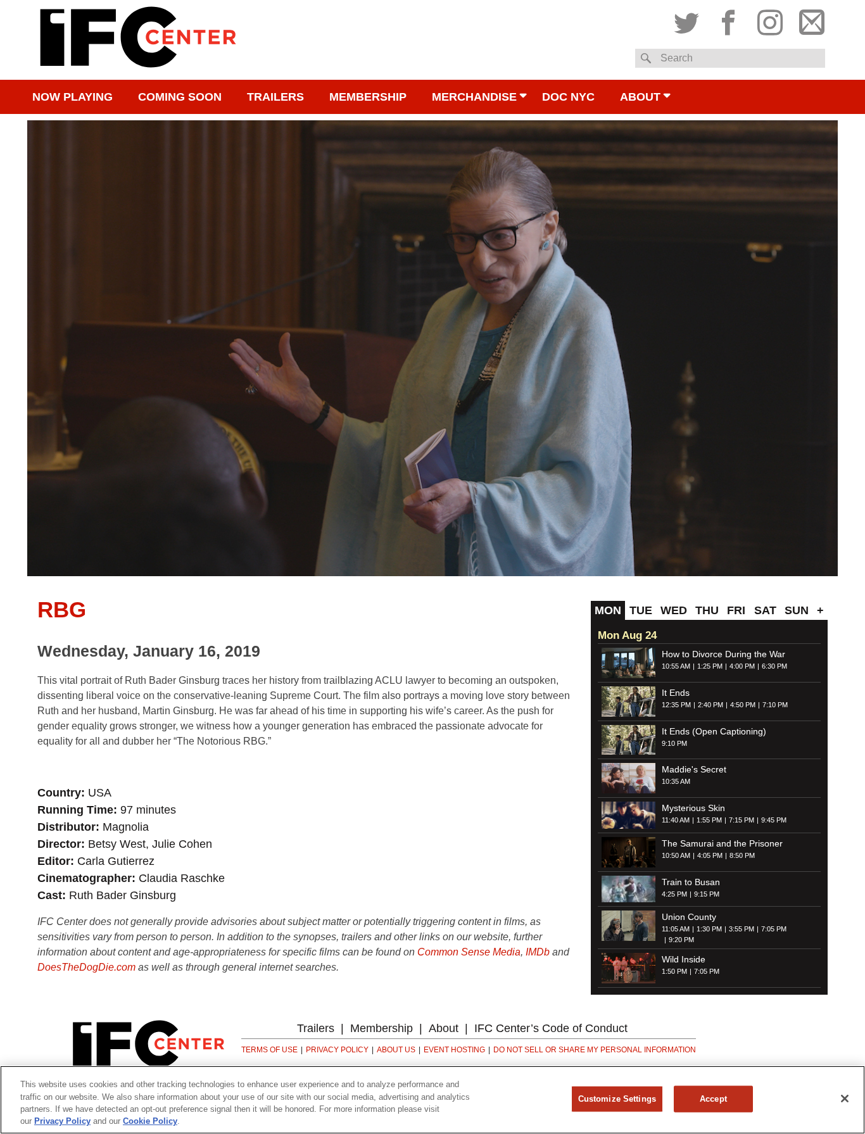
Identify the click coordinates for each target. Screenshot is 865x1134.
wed (673, 610)
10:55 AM (676, 666)
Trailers (275, 97)
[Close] (845, 1098)
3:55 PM (741, 929)
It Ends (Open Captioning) (714, 731)
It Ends (676, 693)
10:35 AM (676, 781)
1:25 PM (710, 666)
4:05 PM (710, 855)
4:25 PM (674, 894)
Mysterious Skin (693, 808)
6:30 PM (774, 666)
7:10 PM (775, 705)
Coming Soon (180, 97)
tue (640, 610)
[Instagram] (770, 19)
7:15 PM (741, 820)
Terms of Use (269, 1049)
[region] (432, 1100)
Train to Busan (691, 882)
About (640, 97)
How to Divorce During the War (723, 654)
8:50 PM (742, 855)
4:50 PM (742, 705)
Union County (689, 917)
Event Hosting (454, 1049)
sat (765, 610)
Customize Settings (617, 1099)
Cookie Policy (150, 1121)
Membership (368, 97)
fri (736, 610)
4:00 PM (742, 666)
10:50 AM (676, 855)
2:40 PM (710, 705)
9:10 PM (674, 743)
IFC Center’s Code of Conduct (551, 1028)
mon (608, 610)
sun (797, 610)
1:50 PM (674, 971)
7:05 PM (773, 929)
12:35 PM (676, 705)
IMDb (538, 952)
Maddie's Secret (694, 769)
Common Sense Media (469, 952)
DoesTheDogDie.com (86, 967)
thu (707, 610)
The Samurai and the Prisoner (722, 843)
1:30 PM (709, 929)
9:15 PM (706, 894)
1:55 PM (709, 820)
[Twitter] (689, 19)
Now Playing (72, 97)
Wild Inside (683, 959)
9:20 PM (681, 939)
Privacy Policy (337, 1049)
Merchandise (474, 97)
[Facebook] (728, 19)
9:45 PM (773, 820)
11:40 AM (676, 820)
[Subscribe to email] (808, 19)
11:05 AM (676, 929)
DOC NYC (568, 97)
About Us (396, 1049)
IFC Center (138, 39)
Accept (713, 1099)
